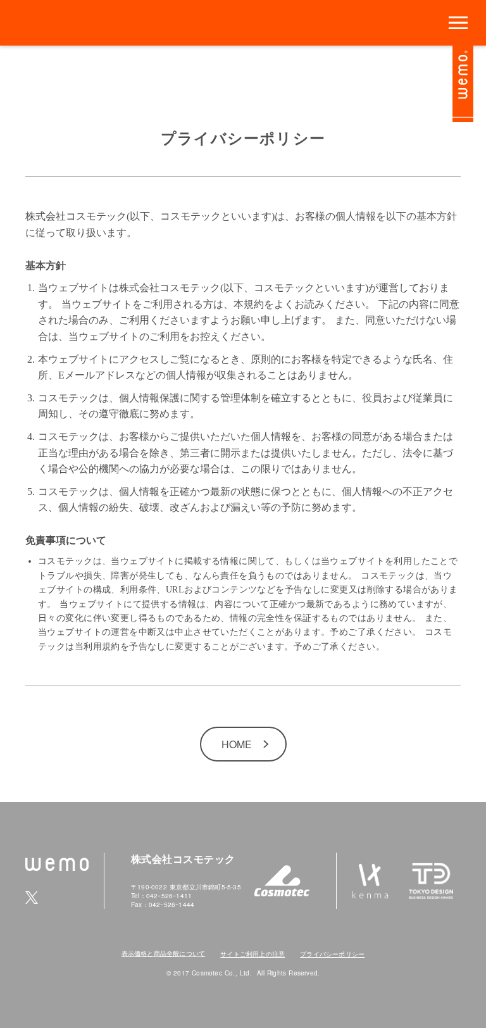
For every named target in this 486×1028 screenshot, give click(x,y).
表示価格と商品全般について (164, 953)
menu (458, 22)
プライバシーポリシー (332, 954)
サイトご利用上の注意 (252, 954)
